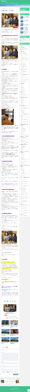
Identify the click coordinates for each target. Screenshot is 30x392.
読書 (22, 101)
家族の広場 (4, 1)
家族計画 (22, 140)
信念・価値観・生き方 (24, 66)
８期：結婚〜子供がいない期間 (24, 202)
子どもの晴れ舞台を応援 (24, 113)
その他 (22, 187)
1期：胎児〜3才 (23, 190)
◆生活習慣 (22, 83)
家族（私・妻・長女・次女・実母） (24, 162)
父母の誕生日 (23, 128)
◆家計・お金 (22, 51)
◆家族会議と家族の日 (24, 144)
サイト (2, 368)
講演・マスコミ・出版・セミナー (24, 184)
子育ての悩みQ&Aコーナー (24, 208)
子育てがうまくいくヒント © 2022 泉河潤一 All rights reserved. (15, 5)
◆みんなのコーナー (23, 204)
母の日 (22, 133)
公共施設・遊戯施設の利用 (24, 120)
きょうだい (23, 155)
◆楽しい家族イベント (24, 105)
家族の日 (22, 148)
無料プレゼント (18, 3)
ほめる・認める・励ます (24, 58)
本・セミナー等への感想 (24, 212)
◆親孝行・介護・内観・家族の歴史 (24, 166)
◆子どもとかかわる (23, 53)
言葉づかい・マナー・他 (24, 78)
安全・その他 (23, 90)
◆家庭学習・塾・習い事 (24, 97)
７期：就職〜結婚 (23, 200)
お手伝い (22, 93)
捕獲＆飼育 (23, 110)
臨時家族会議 (23, 147)
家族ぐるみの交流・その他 (24, 122)
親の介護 (22, 169)
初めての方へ (7, 3)
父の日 (22, 132)
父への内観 (23, 172)
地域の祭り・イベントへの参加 (24, 117)
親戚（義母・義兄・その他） (24, 160)
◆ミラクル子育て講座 (24, 215)
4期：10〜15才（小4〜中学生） (24, 195)
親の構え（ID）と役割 (24, 141)
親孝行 (22, 168)
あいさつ (22, 75)
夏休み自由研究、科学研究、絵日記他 (24, 69)
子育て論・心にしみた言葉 (24, 182)
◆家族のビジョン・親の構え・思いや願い (24, 137)
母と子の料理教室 (23, 71)
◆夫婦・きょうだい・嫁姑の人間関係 (24, 152)
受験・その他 (23, 63)
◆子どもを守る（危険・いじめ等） (24, 49)
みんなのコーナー (26, 3)
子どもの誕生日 (23, 129)
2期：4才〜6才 (23, 191)
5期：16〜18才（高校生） (24, 196)
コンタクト (21, 3)
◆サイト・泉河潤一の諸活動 (24, 178)
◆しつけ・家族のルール (24, 74)
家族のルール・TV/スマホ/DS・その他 (24, 81)
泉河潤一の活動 (13, 3)
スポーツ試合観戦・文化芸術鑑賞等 (24, 115)
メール (3, 365)
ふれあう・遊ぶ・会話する (24, 55)
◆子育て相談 (22, 47)
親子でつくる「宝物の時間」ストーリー (24, 206)
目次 (9, 3)
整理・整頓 (23, 87)
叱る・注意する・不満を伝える (24, 60)
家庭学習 (22, 98)
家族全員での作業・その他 (24, 95)
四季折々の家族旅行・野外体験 (24, 109)
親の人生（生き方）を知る (24, 174)
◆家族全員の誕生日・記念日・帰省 (24, 125)
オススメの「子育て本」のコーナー (24, 211)
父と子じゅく (23, 67)
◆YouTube (22, 45)
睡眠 (22, 86)
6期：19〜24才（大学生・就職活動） (25, 198)
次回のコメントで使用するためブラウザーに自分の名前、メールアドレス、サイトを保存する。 (10, 372)
